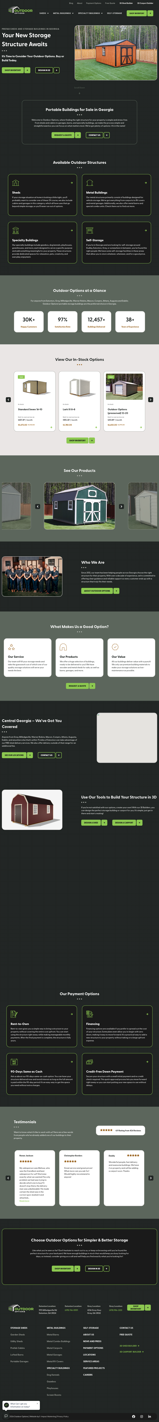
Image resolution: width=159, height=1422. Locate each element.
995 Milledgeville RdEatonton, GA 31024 (48, 1311)
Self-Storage (114, 13)
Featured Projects (94, 1368)
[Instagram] (141, 1416)
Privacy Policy (63, 1416)
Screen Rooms (54, 1394)
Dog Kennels (53, 1374)
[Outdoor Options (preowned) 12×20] (124, 401)
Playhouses (52, 1388)
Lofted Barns (16, 1354)
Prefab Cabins (17, 1347)
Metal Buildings (62, 13)
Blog (71, 3)
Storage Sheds (18, 1327)
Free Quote (110, 3)
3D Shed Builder (126, 3)
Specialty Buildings (89, 13)
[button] (8, 399)
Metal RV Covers (55, 1361)
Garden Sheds (17, 1334)
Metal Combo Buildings (58, 1341)
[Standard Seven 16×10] (35, 401)
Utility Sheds (16, 1341)
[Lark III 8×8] (79, 401)
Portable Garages (19, 1361)
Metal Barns (53, 1334)
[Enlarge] (59, 559)
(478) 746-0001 (71, 1310)
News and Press (92, 1341)
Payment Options (93, 3)
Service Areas (91, 1361)
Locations (89, 1354)
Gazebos (51, 1381)
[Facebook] (133, 1416)
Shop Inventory (136, 13)
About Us (88, 1334)
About (79, 3)
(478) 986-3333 (115, 1310)
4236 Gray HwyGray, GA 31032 (94, 1311)
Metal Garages (54, 1354)
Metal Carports (54, 1347)
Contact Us (126, 1327)
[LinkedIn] (149, 1416)
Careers (88, 1374)
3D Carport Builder (145, 3)
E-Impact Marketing (47, 1416)
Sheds (43, 13)
